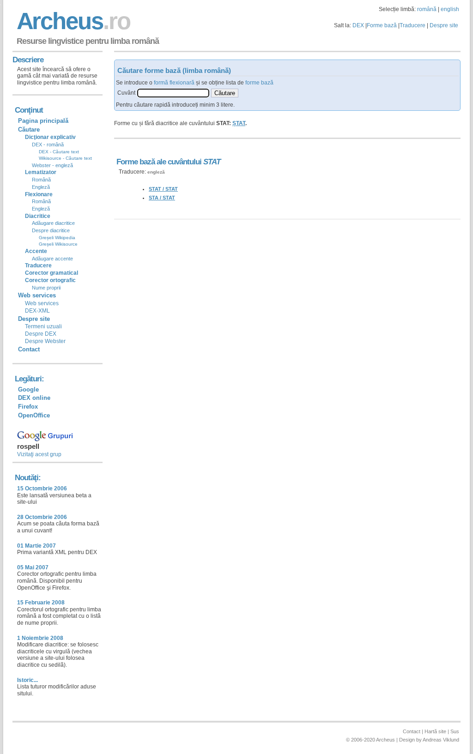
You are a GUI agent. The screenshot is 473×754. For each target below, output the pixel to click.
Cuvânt (126, 93)
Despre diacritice (51, 230)
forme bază (259, 82)
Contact (29, 349)
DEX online (34, 397)
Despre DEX (40, 334)
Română (41, 179)
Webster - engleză (52, 165)
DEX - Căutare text (59, 151)
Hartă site (435, 731)
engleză (156, 172)
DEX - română (48, 144)
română (427, 9)
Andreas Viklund (441, 739)
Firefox (28, 406)
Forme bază (382, 25)
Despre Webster (45, 341)
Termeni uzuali (43, 326)
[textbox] (173, 93)
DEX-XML (37, 311)
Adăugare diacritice (53, 223)
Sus (454, 731)
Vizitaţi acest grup (39, 454)
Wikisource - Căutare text (65, 158)
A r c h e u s (72, 21)
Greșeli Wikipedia (57, 237)
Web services (42, 303)
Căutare (29, 129)
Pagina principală (43, 120)
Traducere (412, 25)
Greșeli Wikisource (58, 244)
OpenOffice (34, 415)
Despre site (444, 25)
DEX (358, 25)
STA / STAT (162, 197)
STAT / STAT (163, 189)
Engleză (41, 187)
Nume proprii (46, 287)
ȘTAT (238, 123)
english (450, 9)
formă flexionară (174, 82)
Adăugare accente (52, 258)
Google (28, 389)
